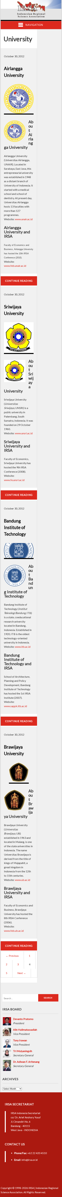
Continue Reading (19, 280)
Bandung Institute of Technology (15, 527)
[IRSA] (31, 16)
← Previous (12, 955)
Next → (21, 973)
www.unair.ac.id (24, 219)
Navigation (34, 25)
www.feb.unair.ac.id (15, 265)
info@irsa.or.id (29, 1159)
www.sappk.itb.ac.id (15, 706)
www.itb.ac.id (22, 646)
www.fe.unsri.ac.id (14, 479)
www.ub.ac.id (22, 879)
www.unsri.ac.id (24, 433)
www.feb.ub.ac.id (14, 930)
